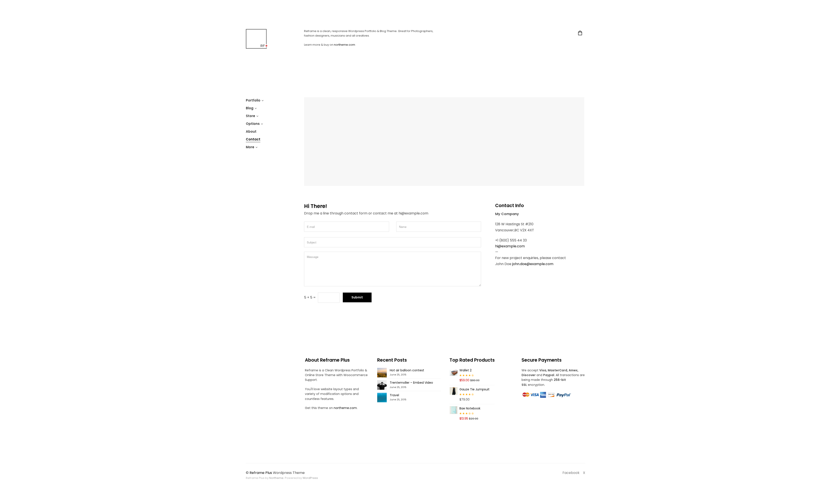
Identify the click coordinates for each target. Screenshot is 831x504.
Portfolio (253, 100)
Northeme (276, 478)
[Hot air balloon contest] (382, 372)
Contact (253, 139)
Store (250, 116)
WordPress (310, 478)
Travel (394, 395)
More (250, 147)
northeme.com (344, 45)
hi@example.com (510, 246)
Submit (357, 297)
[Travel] (382, 397)
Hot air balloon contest (407, 370)
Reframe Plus (261, 472)
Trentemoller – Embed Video (411, 382)
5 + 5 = (310, 297)
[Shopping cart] (580, 33)
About (251, 131)
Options (253, 123)
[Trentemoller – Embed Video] (382, 385)
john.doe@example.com (532, 263)
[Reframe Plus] (256, 39)
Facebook (571, 472)
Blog (249, 108)
